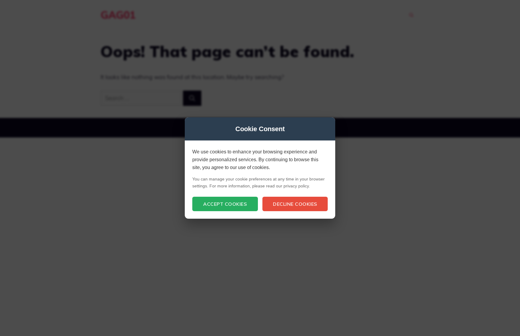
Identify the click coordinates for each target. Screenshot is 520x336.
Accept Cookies (225, 204)
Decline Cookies (295, 204)
